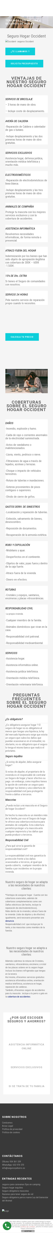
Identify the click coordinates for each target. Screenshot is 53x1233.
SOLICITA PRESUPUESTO (24, 63)
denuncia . (10, 920)
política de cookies (28, 1227)
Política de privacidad (12, 1129)
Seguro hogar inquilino (12, 1187)
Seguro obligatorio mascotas (15, 1190)
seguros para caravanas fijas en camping (21, 1184)
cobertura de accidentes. (19, 996)
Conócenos (7, 1122)
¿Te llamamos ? (20, 51)
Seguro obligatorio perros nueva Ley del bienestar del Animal (25, 1199)
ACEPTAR (28, 1231)
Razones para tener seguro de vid (17, 1194)
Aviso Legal (7, 1125)
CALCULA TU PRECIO (22, 337)
